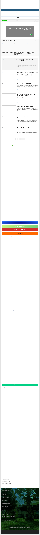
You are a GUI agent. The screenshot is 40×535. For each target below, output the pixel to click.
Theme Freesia (15, 531)
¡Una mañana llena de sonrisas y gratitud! (27, 117)
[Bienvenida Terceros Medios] (9, 131)
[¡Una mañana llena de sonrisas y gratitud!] (9, 120)
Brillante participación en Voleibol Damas (27, 72)
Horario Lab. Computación (20, 229)
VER (30, 34)
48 (22, 138)
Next (37, 20)
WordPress (18, 531)
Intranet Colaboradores (20, 226)
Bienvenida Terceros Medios (24, 128)
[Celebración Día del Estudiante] (32, 47)
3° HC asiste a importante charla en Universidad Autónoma (19, 53)
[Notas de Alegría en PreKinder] (7, 47)
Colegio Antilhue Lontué (5, 531)
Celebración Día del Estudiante (12, 21)
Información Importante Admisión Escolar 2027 (20, 28)
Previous (36, 20)
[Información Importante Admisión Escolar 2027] (10, 63)
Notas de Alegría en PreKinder (7, 52)
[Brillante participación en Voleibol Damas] (9, 76)
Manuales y (20, 384)
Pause (34, 20)
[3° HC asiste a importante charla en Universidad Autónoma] (20, 47)
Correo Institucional (20, 222)
